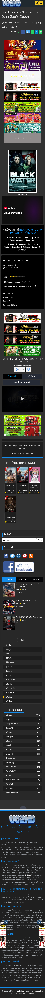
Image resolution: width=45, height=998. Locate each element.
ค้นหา (40, 540)
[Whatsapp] (32, 32)
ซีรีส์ (7, 654)
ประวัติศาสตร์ (11, 758)
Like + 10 (21, 370)
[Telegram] (36, 32)
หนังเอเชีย (10, 693)
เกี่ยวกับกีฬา (10, 784)
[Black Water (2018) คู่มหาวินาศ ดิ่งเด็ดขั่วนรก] (19, 32)
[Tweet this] (28, 31)
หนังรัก (8, 775)
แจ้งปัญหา (32, 376)
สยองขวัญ (10, 763)
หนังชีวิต (20, 237)
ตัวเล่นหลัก (12, 376)
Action (11, 244)
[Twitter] (12, 556)
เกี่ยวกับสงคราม (12, 793)
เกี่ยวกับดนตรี (11, 767)
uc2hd (4, 27)
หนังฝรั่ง (21, 240)
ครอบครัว (10, 750)
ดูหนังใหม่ (28, 875)
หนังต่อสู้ (30, 237)
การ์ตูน (8, 649)
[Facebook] (6, 556)
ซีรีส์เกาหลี (10, 662)
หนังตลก (9, 732)
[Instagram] (18, 556)
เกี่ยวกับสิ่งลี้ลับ (11, 771)
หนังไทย (9, 701)
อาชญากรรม (11, 737)
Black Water (22, 244)
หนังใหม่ (9, 697)
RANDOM (8, 579)
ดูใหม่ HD (9, 667)
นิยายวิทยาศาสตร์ (13, 780)
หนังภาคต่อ (10, 688)
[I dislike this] (28, 369)
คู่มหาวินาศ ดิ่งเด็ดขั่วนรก (21, 247)
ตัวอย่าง (9, 671)
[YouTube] (24, 556)
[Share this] (23, 32)
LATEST (36, 579)
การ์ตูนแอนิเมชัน (12, 724)
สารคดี (8, 745)
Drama (32, 244)
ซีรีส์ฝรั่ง (9, 658)
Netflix (8, 645)
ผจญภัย (9, 719)
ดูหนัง (35, 247)
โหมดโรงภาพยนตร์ (22, 382)
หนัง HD (13, 27)
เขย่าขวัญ (31, 240)
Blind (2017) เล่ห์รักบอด (21, 453)
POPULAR (22, 579)
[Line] (40, 32)
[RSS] (31, 556)
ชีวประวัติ (9, 728)
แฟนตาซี (9, 754)
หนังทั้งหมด (10, 680)
